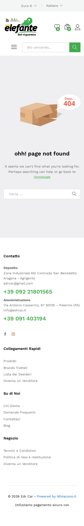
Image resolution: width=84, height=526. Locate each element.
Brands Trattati (16, 368)
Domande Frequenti (19, 412)
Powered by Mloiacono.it (56, 496)
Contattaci (12, 419)
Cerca (74, 47)
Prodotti (10, 361)
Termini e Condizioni (20, 450)
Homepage (42, 177)
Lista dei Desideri (18, 374)
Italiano (52, 5)
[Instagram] (13, 334)
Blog (7, 425)
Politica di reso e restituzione (27, 457)
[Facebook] (5, 334)
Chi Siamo (12, 406)
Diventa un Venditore (21, 381)
